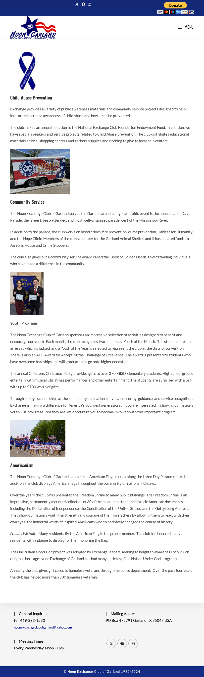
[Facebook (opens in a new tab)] (83, 4)
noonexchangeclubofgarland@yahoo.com (43, 627)
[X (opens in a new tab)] (77, 4)
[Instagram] (133, 643)
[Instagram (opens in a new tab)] (90, 4)
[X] (111, 643)
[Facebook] (122, 643)
